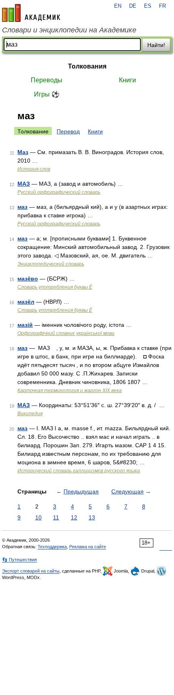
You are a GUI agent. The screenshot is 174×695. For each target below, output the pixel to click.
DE (132, 6)
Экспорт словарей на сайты (30, 570)
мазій (25, 325)
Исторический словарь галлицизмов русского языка (78, 471)
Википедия (29, 413)
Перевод (68, 131)
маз (22, 207)
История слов (33, 169)
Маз (22, 152)
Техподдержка (52, 546)
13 (92, 517)
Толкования (87, 66)
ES (147, 6)
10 (38, 517)
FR (162, 6)
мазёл (25, 301)
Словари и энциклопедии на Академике (69, 30)
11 (56, 517)
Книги (127, 80)
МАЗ (23, 183)
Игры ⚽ (46, 94)
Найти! (156, 45)
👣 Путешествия (19, 559)
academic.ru (31, 13)
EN (117, 6)
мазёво (27, 278)
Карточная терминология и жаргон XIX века (69, 390)
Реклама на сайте (87, 546)
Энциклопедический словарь (50, 264)
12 (74, 517)
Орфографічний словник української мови (66, 333)
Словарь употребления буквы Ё (54, 287)
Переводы (46, 80)
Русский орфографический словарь (58, 192)
